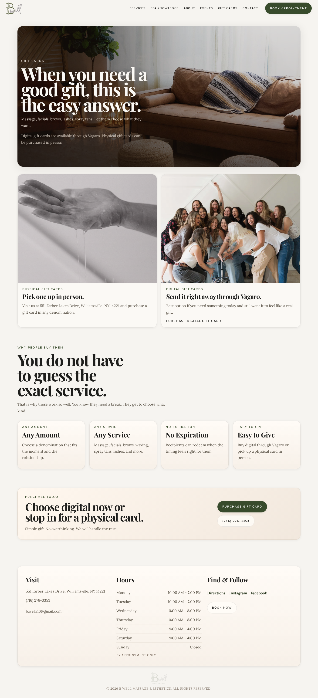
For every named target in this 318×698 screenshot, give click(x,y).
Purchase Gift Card (242, 506)
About (189, 8)
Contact (250, 8)
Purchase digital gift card (194, 321)
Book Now (222, 608)
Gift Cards (227, 8)
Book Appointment (288, 8)
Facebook (259, 593)
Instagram (238, 593)
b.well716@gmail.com (43, 611)
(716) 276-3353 (236, 521)
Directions (216, 593)
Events (206, 8)
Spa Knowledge (165, 8)
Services (137, 8)
